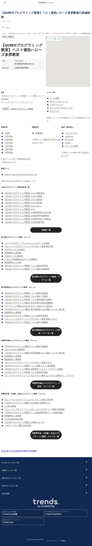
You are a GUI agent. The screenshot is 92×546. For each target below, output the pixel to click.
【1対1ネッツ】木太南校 (14, 249)
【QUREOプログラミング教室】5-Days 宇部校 (23, 196)
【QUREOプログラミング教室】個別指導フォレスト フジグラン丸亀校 (33, 369)
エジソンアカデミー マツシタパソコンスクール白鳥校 (27, 243)
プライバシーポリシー (52, 541)
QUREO (68, 143)
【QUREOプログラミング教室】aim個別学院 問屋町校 (26, 215)
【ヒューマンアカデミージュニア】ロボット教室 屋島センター (30, 319)
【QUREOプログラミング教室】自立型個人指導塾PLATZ (27, 403)
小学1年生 (8, 136)
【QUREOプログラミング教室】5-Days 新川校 (23, 203)
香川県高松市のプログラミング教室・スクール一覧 (46, 331)
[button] (4, 2)
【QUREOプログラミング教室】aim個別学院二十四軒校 (27, 219)
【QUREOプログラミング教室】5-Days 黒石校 (23, 199)
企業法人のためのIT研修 (10, 513)
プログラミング (56, 104)
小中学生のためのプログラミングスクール (57, 513)
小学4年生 (8, 146)
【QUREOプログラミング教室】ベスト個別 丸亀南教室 (27, 269)
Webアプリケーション (59, 101)
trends (4, 33)
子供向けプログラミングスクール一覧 (19, 33)
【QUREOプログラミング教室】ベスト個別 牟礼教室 (26, 316)
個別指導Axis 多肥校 (12, 253)
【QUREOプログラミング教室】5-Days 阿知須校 (24, 193)
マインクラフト (71, 133)
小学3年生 (8, 143)
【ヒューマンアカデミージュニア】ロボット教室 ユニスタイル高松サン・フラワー (39, 375)
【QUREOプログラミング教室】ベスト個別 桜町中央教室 (28, 299)
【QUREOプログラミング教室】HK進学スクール (24, 422)
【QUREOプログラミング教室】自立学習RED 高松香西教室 (28, 303)
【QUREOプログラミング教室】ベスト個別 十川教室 (26, 296)
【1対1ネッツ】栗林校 (13, 256)
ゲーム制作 (54, 98)
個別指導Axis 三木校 (12, 262)
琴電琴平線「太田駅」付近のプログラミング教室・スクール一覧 (46, 435)
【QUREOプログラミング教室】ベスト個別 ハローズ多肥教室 (29, 366)
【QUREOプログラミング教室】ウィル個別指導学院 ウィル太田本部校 (33, 412)
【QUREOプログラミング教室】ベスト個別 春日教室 (26, 266)
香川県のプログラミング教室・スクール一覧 (46, 278)
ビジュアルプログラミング (61, 108)
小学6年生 (8, 152)
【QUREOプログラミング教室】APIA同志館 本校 (24, 222)
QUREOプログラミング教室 (41, 33)
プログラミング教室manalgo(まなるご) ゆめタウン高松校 (28, 306)
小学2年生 (8, 139)
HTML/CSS (69, 139)
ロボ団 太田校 (10, 406)
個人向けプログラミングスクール (12, 521)
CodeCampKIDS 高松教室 (14, 349)
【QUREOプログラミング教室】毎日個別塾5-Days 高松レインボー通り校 (34, 309)
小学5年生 (8, 149)
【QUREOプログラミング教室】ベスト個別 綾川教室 (26, 372)
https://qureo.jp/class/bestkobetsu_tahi (20, 174)
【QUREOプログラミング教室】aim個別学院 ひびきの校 (27, 212)
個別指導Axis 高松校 (12, 312)
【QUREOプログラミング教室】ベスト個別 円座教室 (26, 322)
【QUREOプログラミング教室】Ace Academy (22, 206)
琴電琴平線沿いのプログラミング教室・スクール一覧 (46, 385)
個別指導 (39, 133)
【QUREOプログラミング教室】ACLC (19, 209)
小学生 (7, 133)
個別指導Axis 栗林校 (12, 359)
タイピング (54, 111)
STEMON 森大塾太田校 (13, 419)
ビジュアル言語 (71, 146)
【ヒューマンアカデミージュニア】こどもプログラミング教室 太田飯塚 (34, 409)
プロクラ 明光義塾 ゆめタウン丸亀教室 (20, 259)
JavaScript (69, 136)
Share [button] (8, 28)
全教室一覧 (46, 230)
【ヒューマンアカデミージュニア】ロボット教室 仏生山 (27, 362)
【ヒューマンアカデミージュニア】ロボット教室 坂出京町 (28, 246)
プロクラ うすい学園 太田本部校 (17, 425)
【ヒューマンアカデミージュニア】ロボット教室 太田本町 (28, 399)
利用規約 (63, 541)
